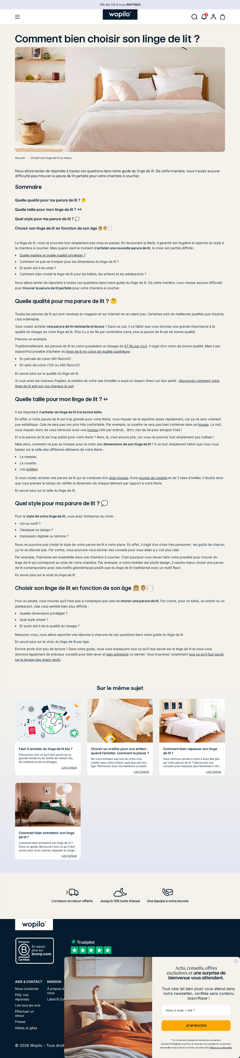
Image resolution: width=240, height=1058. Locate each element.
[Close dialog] (235, 961)
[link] (213, 17)
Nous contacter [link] (27, 989)
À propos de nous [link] (56, 991)
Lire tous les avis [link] (27, 1005)
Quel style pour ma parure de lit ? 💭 (47, 218)
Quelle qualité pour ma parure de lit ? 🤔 (50, 200)
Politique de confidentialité (221, 1048)
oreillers (32, 469)
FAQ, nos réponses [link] (22, 997)
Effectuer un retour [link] (24, 1013)
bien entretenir (117, 654)
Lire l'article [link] (69, 767)
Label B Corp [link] (57, 999)
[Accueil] (120, 14)
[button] (17, 17)
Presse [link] (20, 1022)
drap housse (118, 478)
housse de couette (153, 478)
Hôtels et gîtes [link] (26, 1028)
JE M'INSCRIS (196, 1025)
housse (203, 424)
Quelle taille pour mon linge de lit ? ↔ (48, 209)
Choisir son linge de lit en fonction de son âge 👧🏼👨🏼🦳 (63, 228)
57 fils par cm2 (135, 346)
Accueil (20, 158)
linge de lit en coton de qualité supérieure (98, 351)
